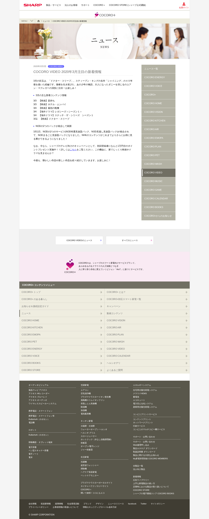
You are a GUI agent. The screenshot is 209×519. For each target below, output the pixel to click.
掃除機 (84, 468)
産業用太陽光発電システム (145, 407)
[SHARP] (33, 5)
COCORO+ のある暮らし (34, 299)
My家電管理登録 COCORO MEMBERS (150, 458)
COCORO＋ (86, 489)
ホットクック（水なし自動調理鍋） (97, 439)
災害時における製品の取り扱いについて (151, 487)
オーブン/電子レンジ (90, 446)
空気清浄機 (86, 393)
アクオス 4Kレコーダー (39, 393)
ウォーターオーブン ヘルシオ (94, 429)
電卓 (31, 457)
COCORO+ (150, 94)
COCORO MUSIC (153, 181)
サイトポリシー (158, 504)
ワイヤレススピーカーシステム (42, 403)
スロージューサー (89, 436)
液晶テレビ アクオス (38, 390)
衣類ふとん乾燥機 (89, 403)
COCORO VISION (153, 112)
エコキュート (139, 400)
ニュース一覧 (151, 69)
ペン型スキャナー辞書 (38, 450)
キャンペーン (113, 306)
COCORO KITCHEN (154, 120)
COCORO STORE (31, 370)
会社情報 (33, 504)
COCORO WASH (153, 164)
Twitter (144, 504)
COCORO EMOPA (153, 138)
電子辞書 (33, 447)
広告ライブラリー (141, 480)
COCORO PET (152, 155)
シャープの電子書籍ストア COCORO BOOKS (153, 493)
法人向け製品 (139, 469)
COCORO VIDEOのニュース (79, 240)
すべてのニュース (130, 240)
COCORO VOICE (153, 86)
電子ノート (34, 454)
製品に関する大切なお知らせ (146, 455)
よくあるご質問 (115, 370)
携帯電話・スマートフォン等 (41, 416)
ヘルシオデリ (113, 363)
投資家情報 (46, 504)
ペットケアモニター (90, 475)
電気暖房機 (86, 414)
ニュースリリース (116, 504)
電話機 (32, 422)
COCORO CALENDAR (156, 198)
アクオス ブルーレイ (38, 397)
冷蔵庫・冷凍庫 (88, 426)
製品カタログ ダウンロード (145, 448)
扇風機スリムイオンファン (93, 400)
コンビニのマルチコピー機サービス (149, 429)
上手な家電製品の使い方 (144, 483)
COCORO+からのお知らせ (158, 216)
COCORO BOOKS (153, 207)
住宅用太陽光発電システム (145, 390)
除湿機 (84, 407)
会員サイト (184, 7)
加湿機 (84, 410)
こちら (73, 149)
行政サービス (139, 426)
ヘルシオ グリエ (88, 433)
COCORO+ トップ (31, 292)
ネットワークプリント (143, 422)
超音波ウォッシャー (90, 465)
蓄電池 (136, 397)
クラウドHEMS (140, 393)
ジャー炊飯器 (87, 449)
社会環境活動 (73, 504)
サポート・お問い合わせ (144, 442)
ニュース (46, 21)
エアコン (85, 390)
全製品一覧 (138, 466)
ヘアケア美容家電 (89, 472)
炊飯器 (84, 443)
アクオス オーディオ (38, 400)
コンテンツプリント (142, 419)
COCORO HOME (153, 103)
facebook (132, 504)
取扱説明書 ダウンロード (144, 452)
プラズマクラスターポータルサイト (97, 483)
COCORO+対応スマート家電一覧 (124, 299)
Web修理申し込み (141, 445)
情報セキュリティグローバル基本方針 (100, 507)
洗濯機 (84, 462)
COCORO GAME (153, 190)
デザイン (100, 504)
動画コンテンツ (115, 313)
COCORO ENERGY (154, 77)
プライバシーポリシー (38, 507)
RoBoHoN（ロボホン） (39, 419)
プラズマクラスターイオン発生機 (96, 397)
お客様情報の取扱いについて (66, 507)
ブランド (87, 504)
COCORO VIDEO (153, 172)
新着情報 (137, 476)
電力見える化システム (143, 403)
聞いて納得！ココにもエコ (93, 493)
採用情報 (59, 504)
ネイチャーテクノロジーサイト (95, 486)
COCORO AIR (151, 129)
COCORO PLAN (152, 146)
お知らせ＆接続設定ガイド (35, 306)
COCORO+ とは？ (116, 292)
